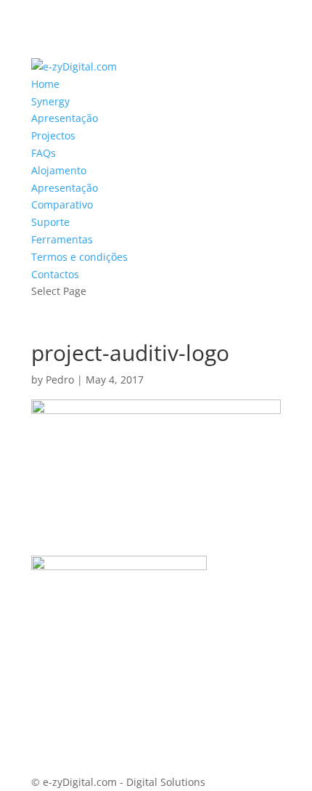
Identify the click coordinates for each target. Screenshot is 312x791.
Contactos (55, 274)
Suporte (50, 222)
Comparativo (62, 204)
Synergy (50, 101)
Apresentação (64, 118)
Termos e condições (79, 257)
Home (45, 84)
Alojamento (58, 170)
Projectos (53, 135)
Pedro (60, 379)
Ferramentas (62, 239)
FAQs (43, 153)
